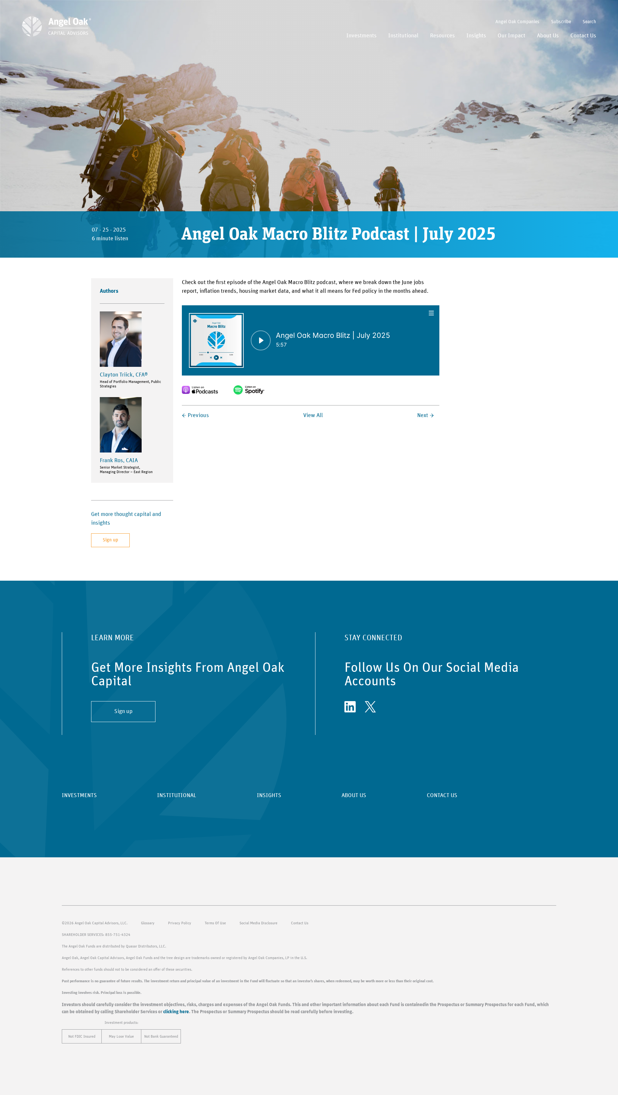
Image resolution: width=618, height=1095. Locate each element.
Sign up (110, 540)
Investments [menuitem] (361, 36)
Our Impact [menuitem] (511, 36)
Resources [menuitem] (442, 36)
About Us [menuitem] (548, 36)
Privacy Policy (179, 923)
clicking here (176, 1011)
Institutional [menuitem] (403, 36)
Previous (198, 415)
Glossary (147, 923)
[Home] (56, 26)
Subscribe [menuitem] (561, 21)
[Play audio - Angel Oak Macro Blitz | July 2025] (261, 340)
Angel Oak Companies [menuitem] (517, 21)
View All (313, 415)
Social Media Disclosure (258, 923)
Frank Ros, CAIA (119, 460)
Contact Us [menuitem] (583, 36)
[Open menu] (431, 312)
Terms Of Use (215, 923)
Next (422, 415)
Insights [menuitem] (476, 36)
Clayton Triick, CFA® (124, 375)
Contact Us (299, 923)
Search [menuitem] (589, 21)
